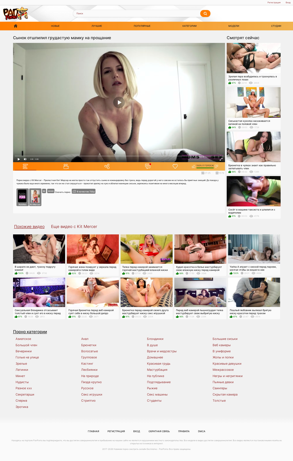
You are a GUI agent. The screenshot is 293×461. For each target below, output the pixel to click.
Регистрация (274, 2)
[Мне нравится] (194, 166)
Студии (276, 25)
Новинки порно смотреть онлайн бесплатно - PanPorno (141, 449)
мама (51, 191)
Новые (55, 25)
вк (44, 191)
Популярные (142, 25)
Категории (189, 25)
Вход (288, 2)
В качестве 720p (86, 191)
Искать (205, 13)
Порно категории (30, 331)
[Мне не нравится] (216, 166)
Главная (15, 26)
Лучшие (97, 25)
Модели (233, 25)
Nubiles (22, 204)
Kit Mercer (35, 204)
